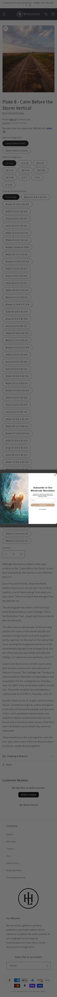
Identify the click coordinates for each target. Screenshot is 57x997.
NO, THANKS (42, 509)
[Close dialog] (55, 475)
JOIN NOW (42, 505)
